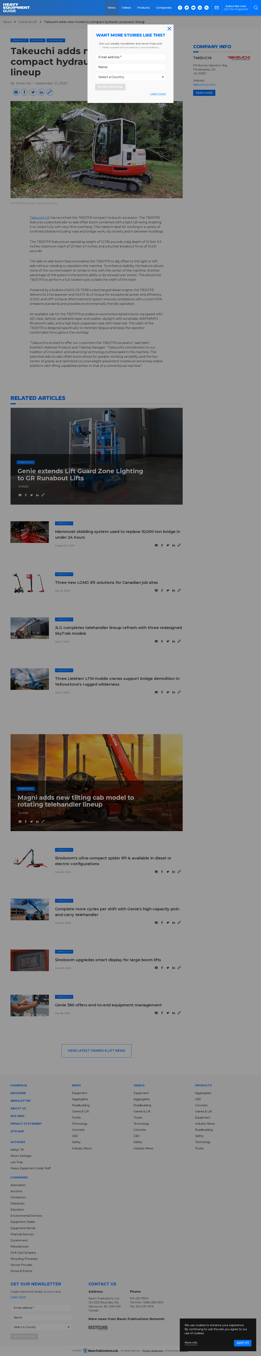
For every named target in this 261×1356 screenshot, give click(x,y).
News (112, 7)
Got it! (243, 1343)
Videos (126, 7)
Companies (164, 7)
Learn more (158, 93)
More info (191, 1342)
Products (143, 7)
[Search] (255, 7)
